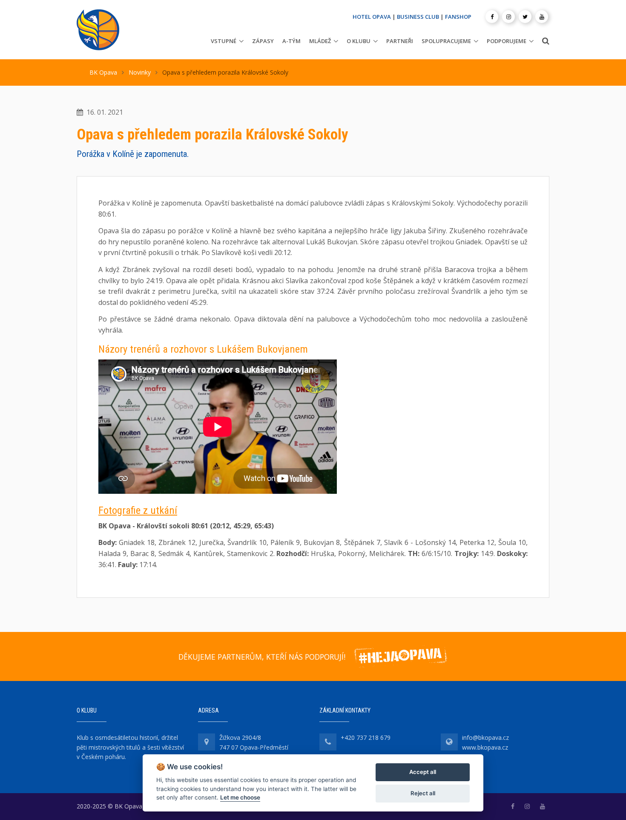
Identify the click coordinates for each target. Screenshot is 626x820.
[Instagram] (508, 16)
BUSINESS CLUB (418, 16)
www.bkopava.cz (485, 747)
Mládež (320, 41)
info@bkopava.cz (485, 737)
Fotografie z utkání (137, 510)
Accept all (422, 771)
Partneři (399, 41)
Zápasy (263, 41)
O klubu (358, 41)
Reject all (423, 793)
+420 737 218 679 (366, 737)
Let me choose (240, 797)
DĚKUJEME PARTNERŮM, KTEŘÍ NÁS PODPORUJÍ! (261, 657)
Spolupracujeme (446, 41)
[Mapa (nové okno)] (206, 741)
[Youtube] (541, 16)
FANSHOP (458, 16)
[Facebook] (491, 16)
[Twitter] (525, 16)
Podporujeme (506, 41)
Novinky (140, 72)
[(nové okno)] (512, 806)
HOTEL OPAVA (372, 16)
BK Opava (103, 72)
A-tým (291, 41)
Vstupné (223, 41)
